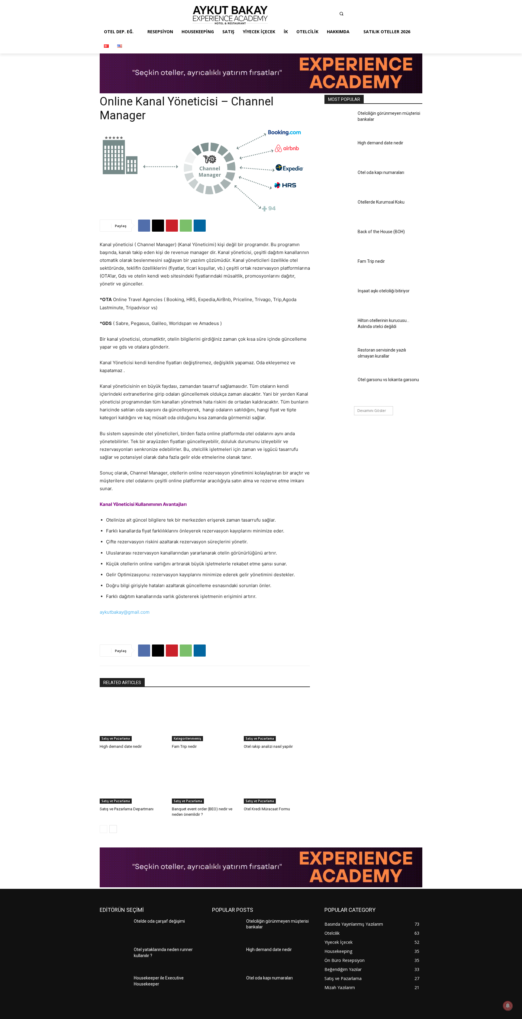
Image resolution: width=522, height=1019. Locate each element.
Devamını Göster (371, 410)
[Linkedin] (320, 15)
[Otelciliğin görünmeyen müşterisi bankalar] (339, 122)
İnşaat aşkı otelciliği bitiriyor (384, 290)
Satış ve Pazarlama (116, 738)
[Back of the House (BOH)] (339, 240)
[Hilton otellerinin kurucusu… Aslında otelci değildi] (339, 329)
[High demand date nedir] (133, 718)
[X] (158, 226)
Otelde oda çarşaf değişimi (159, 921)
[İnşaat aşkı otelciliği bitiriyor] (339, 299)
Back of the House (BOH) (381, 231)
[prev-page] (103, 829)
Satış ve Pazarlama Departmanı (126, 809)
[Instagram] (308, 15)
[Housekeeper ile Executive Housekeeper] (114, 986)
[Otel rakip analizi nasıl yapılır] (277, 718)
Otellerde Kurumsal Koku (381, 202)
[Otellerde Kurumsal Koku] (339, 211)
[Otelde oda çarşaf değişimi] (114, 930)
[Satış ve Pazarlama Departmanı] (133, 780)
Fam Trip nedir (184, 746)
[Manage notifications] (508, 1006)
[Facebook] (296, 15)
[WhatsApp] (186, 226)
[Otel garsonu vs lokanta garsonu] (339, 388)
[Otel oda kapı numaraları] (339, 181)
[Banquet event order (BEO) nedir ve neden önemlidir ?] (205, 780)
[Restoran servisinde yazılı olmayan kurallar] (339, 359)
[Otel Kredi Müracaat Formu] (277, 780)
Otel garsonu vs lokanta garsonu (388, 379)
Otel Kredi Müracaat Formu (267, 809)
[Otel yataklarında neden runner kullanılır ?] (114, 958)
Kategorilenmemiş (187, 738)
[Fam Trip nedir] (205, 718)
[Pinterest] (332, 15)
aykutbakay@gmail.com (125, 612)
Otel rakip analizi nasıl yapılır (268, 746)
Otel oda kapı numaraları (381, 172)
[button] (341, 13)
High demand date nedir (121, 746)
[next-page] (113, 829)
